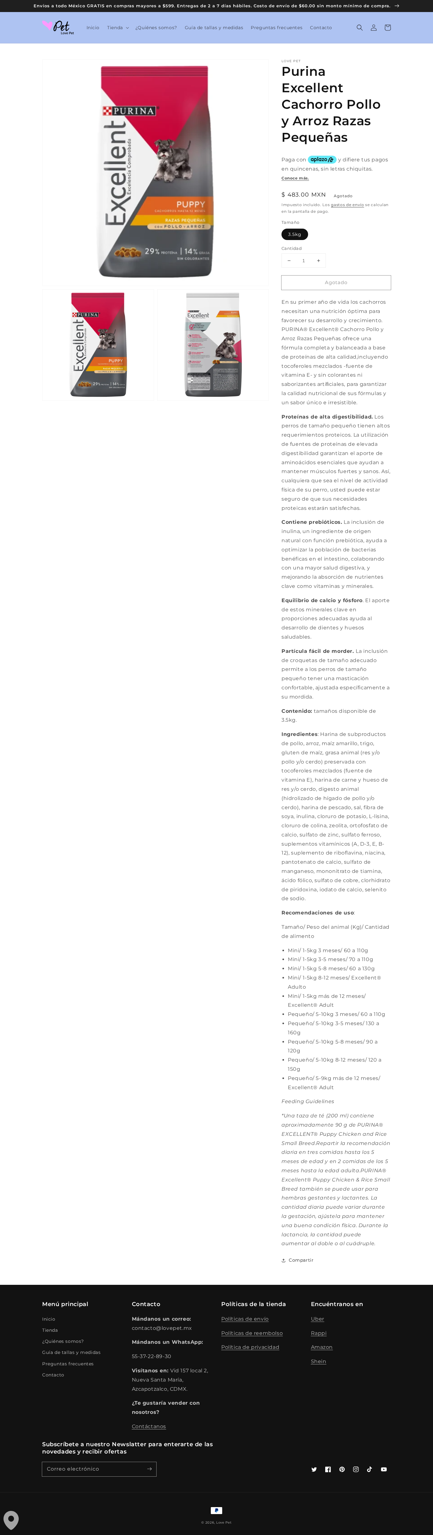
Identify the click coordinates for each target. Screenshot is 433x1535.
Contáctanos (149, 1426)
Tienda (50, 1330)
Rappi (319, 1333)
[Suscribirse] (149, 1469)
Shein (318, 1361)
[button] (117, 27)
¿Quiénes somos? (63, 1341)
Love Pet (224, 1522)
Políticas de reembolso (252, 1333)
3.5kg (294, 234)
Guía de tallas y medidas (71, 1352)
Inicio (48, 1319)
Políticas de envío (245, 1319)
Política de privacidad (250, 1347)
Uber (317, 1319)
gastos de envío (347, 204)
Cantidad (291, 248)
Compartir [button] (301, 1260)
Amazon (322, 1347)
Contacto (53, 1375)
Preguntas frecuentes (68, 1364)
